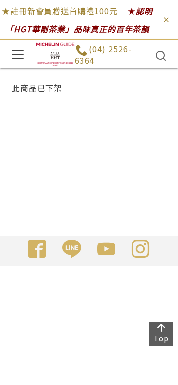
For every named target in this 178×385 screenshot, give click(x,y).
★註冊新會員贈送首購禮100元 (60, 11)
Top (161, 338)
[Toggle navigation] (18, 54)
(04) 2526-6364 (103, 54)
